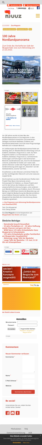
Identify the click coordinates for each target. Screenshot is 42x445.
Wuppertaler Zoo (22, 29)
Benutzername (11, 322)
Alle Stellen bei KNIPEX (11, 118)
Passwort (11, 325)
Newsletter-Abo (16, 5)
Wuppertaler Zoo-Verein (10, 215)
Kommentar (10, 357)
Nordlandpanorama (9, 29)
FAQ (26, 429)
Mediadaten (16, 429)
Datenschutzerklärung (16, 433)
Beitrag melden (18, 412)
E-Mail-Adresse (11, 381)
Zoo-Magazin (15, 25)
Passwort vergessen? (27, 330)
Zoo (30, 29)
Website (8, 386)
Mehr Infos (26, 442)
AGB (30, 433)
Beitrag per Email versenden (13, 412)
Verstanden (17, 442)
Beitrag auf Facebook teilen (8, 412)
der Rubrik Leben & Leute (11, 312)
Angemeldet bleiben (28, 329)
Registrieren (27, 332)
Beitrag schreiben (33, 5)
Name (8, 375)
